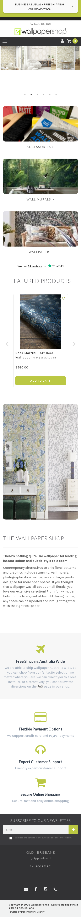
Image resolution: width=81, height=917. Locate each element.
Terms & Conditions (45, 838)
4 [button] (44, 95)
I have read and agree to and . (43, 838)
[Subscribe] (73, 829)
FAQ (40, 686)
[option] (40, 58)
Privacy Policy (65, 838)
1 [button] (25, 95)
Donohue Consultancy (32, 912)
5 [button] (50, 95)
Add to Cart (40, 380)
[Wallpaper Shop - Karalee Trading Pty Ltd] (40, 28)
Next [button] (74, 341)
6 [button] (56, 95)
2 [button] (31, 95)
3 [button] (37, 95)
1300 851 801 (42, 24)
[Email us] (26, 889)
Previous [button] (7, 341)
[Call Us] (55, 889)
